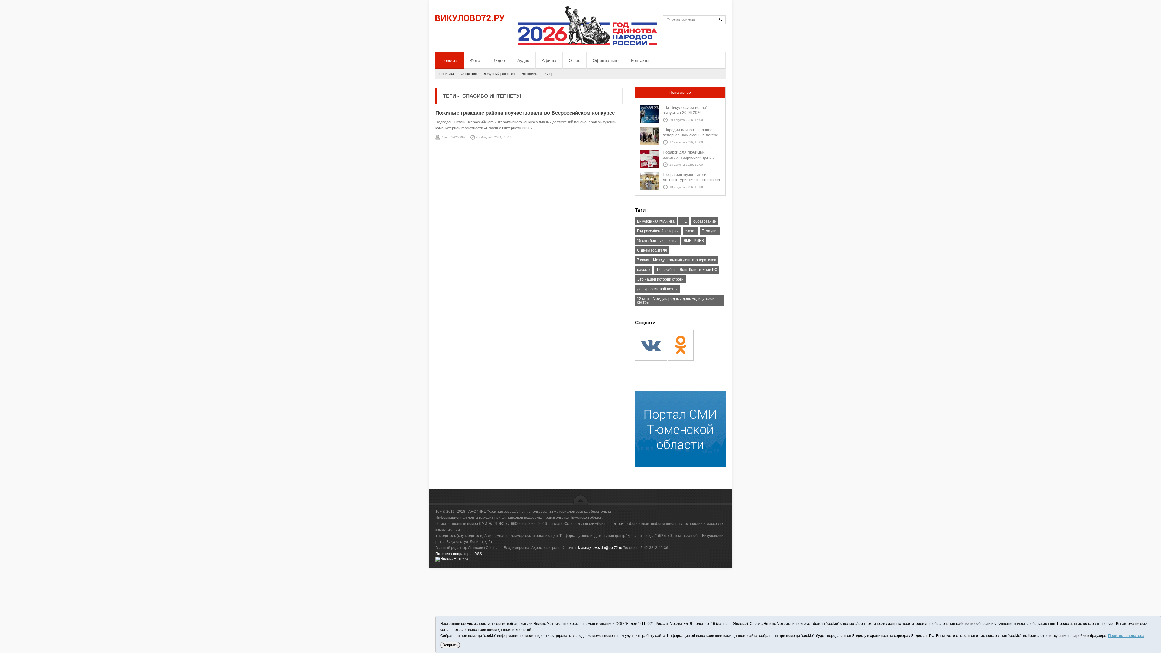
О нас (574, 60)
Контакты (640, 60)
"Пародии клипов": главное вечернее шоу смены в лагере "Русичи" (690, 135)
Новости (449, 60)
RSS (478, 554)
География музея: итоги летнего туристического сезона (691, 177)
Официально (606, 60)
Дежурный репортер (499, 74)
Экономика (530, 74)
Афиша (549, 60)
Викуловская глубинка (656, 221)
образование (704, 221)
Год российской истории (658, 231)
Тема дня (709, 231)
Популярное (680, 92)
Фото (475, 60)
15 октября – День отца (657, 241)
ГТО (684, 221)
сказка (690, 231)
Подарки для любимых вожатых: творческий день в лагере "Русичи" (689, 157)
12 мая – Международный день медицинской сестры (675, 300)
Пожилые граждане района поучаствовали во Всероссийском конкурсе (525, 113)
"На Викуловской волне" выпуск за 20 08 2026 (685, 110)
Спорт (550, 74)
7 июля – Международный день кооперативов (676, 260)
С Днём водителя (652, 250)
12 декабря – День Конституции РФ (686, 270)
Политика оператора (453, 554)
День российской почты (657, 289)
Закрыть (450, 645)
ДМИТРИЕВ (694, 241)
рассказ (643, 270)
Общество (469, 74)
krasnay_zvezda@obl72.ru (600, 548)
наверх (580, 500)
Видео (499, 60)
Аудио (523, 60)
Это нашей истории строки (660, 279)
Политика (446, 74)
